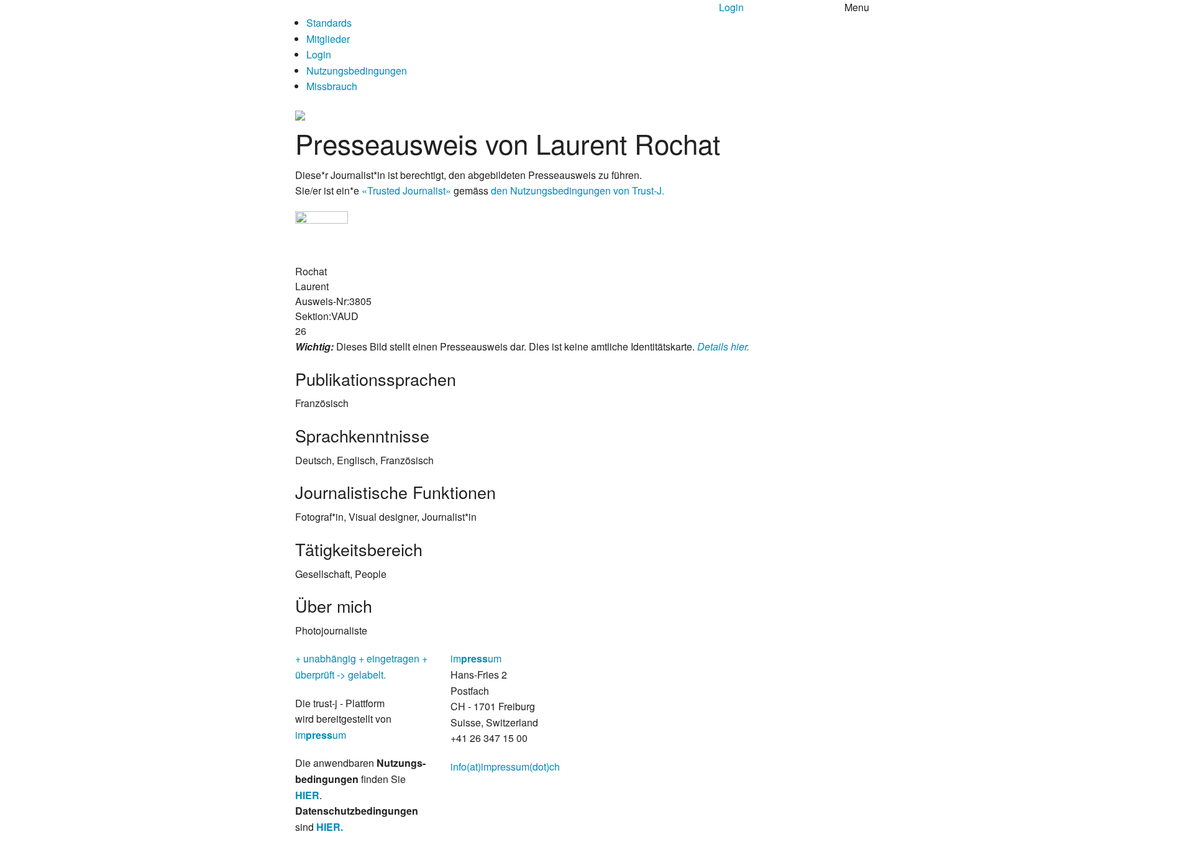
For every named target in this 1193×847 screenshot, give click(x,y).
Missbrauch (331, 86)
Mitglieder (328, 39)
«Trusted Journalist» (406, 190)
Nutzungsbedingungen (356, 70)
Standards (329, 23)
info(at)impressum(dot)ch (505, 766)
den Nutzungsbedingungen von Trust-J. (577, 190)
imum (320, 735)
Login (731, 7)
